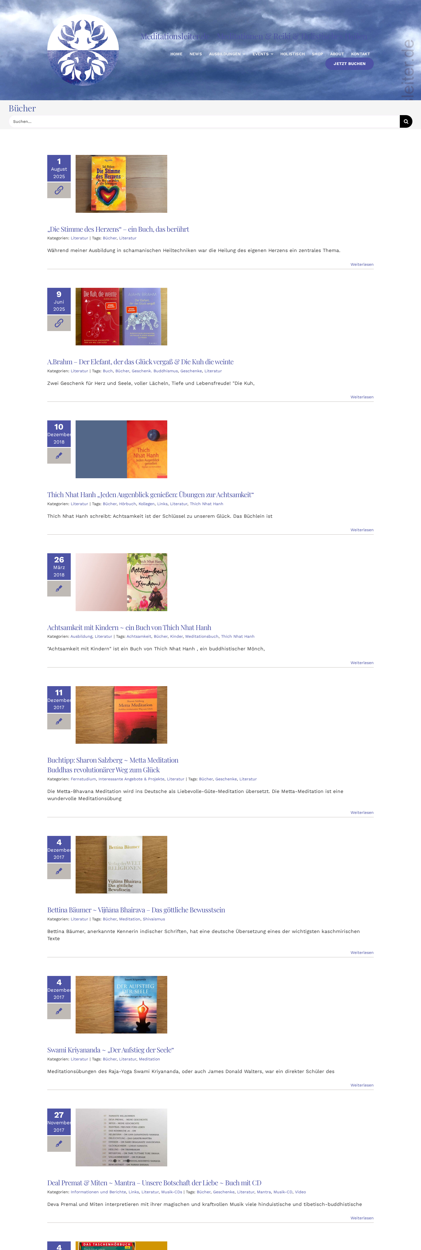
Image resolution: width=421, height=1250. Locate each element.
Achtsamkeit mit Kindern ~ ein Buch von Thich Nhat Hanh (129, 627)
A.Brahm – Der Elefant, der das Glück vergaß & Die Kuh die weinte (140, 361)
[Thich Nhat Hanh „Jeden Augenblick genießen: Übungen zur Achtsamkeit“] (121, 449)
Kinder (176, 636)
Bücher (110, 238)
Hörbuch (127, 503)
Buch (108, 371)
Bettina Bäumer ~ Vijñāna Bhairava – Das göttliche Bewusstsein (136, 909)
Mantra (264, 1192)
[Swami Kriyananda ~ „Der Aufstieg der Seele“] (121, 1005)
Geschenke (191, 371)
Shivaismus (154, 919)
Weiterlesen (362, 264)
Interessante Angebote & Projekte (131, 779)
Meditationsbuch (202, 636)
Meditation (129, 919)
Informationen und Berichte (98, 1192)
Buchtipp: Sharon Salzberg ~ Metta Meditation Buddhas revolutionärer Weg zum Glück (112, 764)
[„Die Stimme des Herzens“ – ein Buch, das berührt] (121, 184)
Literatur (79, 238)
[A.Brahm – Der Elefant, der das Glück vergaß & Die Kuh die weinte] (121, 317)
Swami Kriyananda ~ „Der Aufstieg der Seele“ (110, 1049)
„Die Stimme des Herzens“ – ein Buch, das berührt (118, 228)
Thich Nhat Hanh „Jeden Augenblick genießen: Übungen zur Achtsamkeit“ (150, 494)
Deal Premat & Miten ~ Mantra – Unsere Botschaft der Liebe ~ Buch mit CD (154, 1182)
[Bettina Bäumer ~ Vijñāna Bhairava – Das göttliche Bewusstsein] (121, 865)
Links (162, 503)
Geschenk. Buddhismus (155, 371)
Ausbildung (81, 636)
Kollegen (147, 503)
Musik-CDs (171, 1192)
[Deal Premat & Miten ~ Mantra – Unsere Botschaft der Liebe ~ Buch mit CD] (121, 1137)
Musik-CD (283, 1192)
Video (300, 1192)
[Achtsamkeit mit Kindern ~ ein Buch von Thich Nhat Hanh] (121, 582)
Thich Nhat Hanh (206, 503)
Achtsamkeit (139, 636)
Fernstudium (83, 779)
